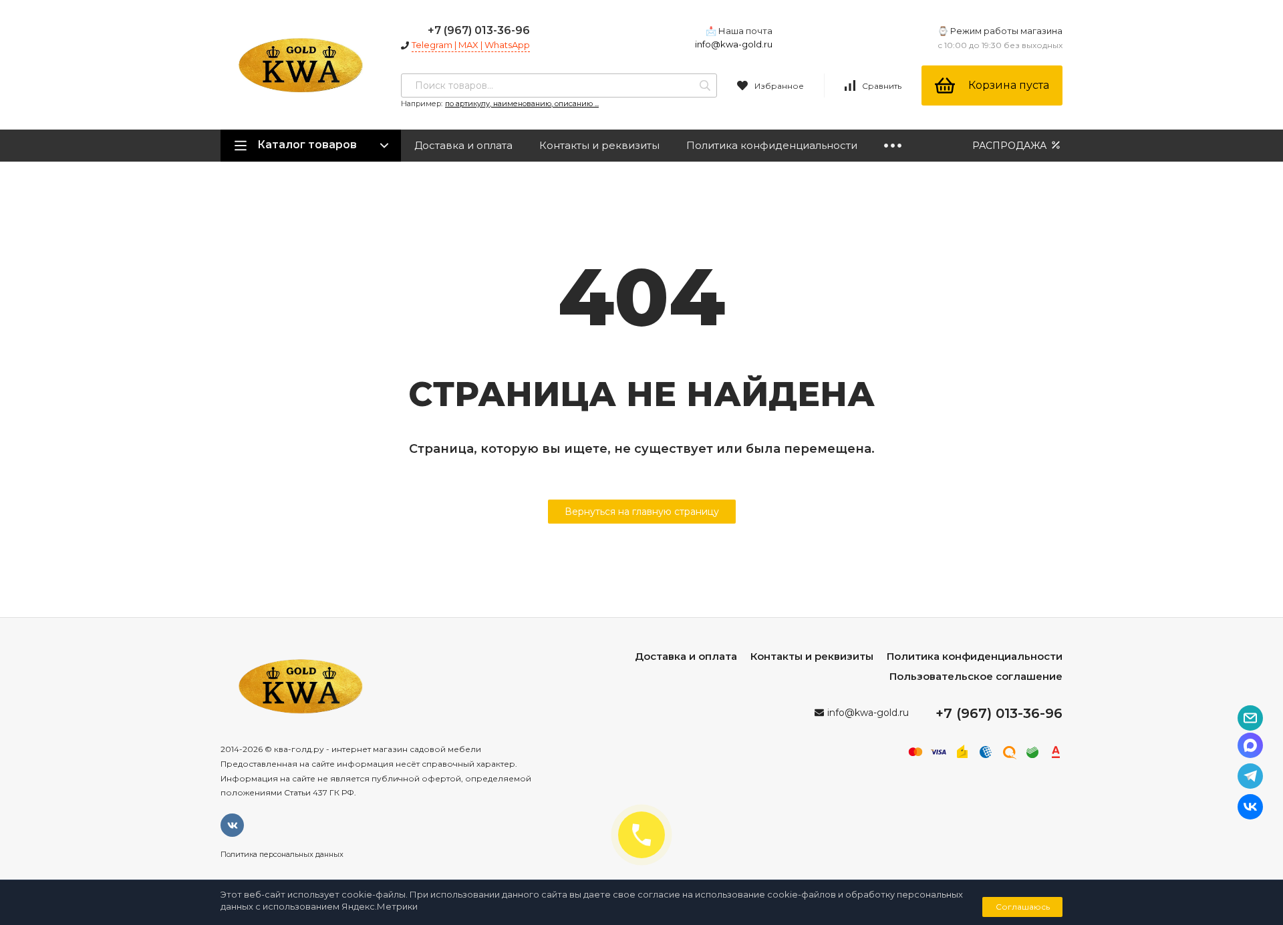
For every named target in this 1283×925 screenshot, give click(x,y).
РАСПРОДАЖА (1010, 146)
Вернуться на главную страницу (642, 512)
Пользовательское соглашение (975, 676)
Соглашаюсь (1023, 907)
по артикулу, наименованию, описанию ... (522, 103)
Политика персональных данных (282, 854)
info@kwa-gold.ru (733, 44)
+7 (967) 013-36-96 (479, 30)
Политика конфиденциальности (771, 145)
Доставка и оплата (463, 145)
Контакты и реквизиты (599, 145)
